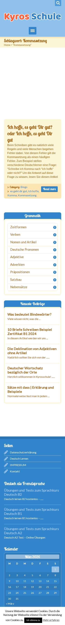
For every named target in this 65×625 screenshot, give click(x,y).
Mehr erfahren (51, 620)
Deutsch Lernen (19, 458)
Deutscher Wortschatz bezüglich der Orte (25, 370)
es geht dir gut (18, 191)
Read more (49, 189)
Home (7, 44)
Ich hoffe (33, 191)
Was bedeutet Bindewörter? (29, 314)
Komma (12, 195)
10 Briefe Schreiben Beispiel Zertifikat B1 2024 (29, 331)
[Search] (58, 3)
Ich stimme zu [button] (33, 620)
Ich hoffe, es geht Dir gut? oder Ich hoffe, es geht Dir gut (29, 133)
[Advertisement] (32, 81)
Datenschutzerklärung (23, 452)
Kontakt (15, 471)
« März (10, 603)
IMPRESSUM (18, 465)
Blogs (23, 187)
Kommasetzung (27, 195)
